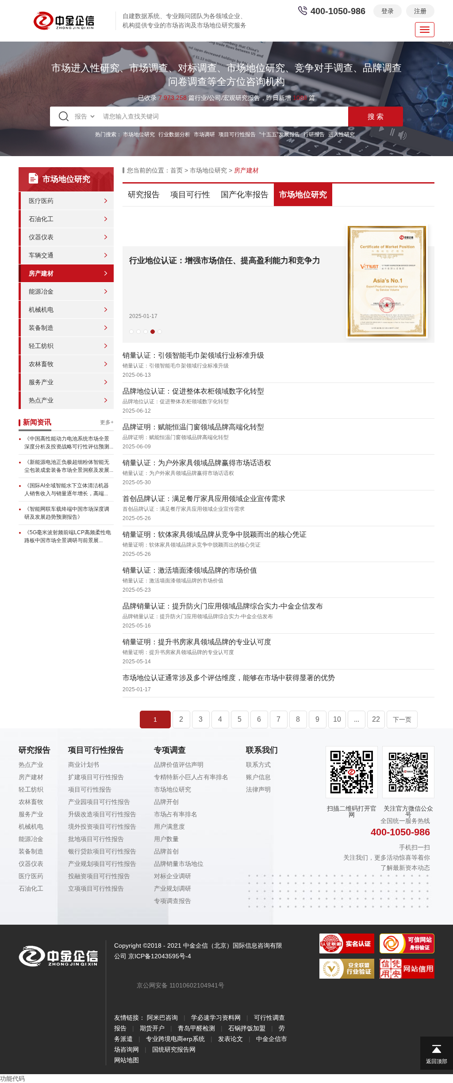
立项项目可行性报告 (96, 888)
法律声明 (258, 789)
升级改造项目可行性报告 (102, 814)
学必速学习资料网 (216, 1017)
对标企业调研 (172, 876)
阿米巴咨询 (162, 1017)
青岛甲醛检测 (196, 1028)
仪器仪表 (41, 237)
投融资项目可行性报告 (99, 876)
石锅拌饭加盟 (246, 1028)
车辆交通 (41, 255)
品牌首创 (166, 851)
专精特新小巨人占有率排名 (191, 777)
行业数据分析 (174, 134)
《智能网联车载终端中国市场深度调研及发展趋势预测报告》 (66, 513)
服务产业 (41, 382)
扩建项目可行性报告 (96, 777)
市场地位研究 (139, 134)
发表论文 (230, 1038)
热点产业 (41, 400)
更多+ (107, 422)
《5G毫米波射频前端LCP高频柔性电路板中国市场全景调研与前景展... (67, 536)
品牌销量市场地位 (178, 863)
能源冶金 (41, 291)
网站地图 (126, 1060)
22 (376, 719)
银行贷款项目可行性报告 (102, 851)
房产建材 (41, 273)
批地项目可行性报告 (96, 838)
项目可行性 (190, 194)
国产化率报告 (245, 194)
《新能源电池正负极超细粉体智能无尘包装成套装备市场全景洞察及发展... (68, 466)
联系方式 (258, 764)
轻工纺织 (41, 345)
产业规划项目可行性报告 (102, 863)
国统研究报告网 (174, 1049)
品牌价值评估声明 (178, 764)
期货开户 (152, 1028)
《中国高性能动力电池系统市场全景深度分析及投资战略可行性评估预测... (68, 443)
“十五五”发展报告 (279, 134)
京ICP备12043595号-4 (159, 956)
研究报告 (144, 194)
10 (337, 719)
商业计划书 (83, 764)
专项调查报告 (172, 900)
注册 (420, 11)
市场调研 (204, 134)
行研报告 (314, 134)
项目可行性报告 (237, 134)
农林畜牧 (41, 363)
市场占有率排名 (175, 814)
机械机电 (41, 309)
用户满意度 (169, 826)
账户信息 (258, 777)
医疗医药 (41, 200)
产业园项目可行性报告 (99, 801)
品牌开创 (166, 801)
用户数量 (166, 838)
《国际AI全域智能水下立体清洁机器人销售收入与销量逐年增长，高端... (66, 489)
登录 (387, 11)
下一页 (402, 719)
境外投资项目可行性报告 (102, 826)
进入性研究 (341, 134)
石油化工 (41, 218)
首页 (176, 170)
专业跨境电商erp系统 (175, 1038)
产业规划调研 (172, 888)
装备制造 (41, 327)
